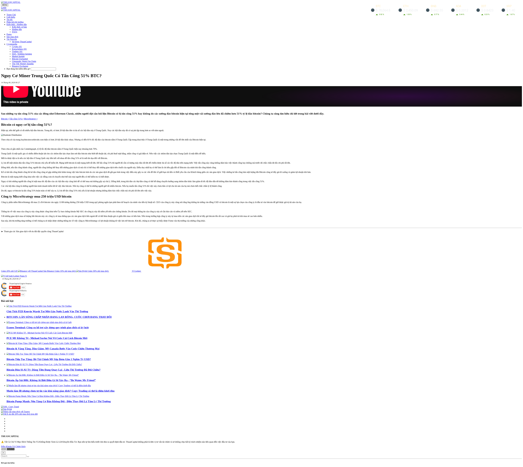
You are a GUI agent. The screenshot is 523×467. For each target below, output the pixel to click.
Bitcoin (5, 119)
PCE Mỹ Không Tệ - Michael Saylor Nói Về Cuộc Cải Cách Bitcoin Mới (47, 338)
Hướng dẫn (17, 29)
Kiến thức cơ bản (19, 27)
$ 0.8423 (487, 10)
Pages (9, 34)
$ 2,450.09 (410, 10)
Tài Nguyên (12, 39)
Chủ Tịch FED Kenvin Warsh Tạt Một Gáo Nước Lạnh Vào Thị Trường (47, 311)
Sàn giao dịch (12, 37)
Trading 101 (17, 51)
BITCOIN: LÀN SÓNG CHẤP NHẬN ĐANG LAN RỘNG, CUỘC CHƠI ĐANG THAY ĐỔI (59, 317)
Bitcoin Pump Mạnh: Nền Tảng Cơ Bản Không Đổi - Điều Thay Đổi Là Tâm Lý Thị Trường (59, 401)
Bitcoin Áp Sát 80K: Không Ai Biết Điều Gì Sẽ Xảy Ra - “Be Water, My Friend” (51, 380)
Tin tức (10, 19)
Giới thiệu (11, 17)
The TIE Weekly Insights (23, 64)
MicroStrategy (30, 119)
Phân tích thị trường (15, 22)
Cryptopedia (12, 44)
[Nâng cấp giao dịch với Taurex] (15, 411)
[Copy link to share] (2, 85)
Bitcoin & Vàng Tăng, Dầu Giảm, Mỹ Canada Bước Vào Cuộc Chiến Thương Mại (53, 348)
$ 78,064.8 (383, 10)
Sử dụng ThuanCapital (22, 41)
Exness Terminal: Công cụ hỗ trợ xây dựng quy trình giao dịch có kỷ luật (48, 327)
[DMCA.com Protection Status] (8, 450)
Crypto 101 (17, 46)
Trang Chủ (11, 14)
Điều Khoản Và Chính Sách (13, 446)
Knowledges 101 (19, 49)
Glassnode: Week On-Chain (24, 61)
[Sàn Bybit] (6, 409)
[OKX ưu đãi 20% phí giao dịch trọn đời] (19, 414)
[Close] (3, 453)
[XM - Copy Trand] (10, 407)
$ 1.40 (510, 10)
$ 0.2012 (462, 10)
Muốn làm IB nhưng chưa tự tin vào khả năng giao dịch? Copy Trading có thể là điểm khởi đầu (61, 390)
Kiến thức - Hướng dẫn (17, 24)
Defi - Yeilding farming (22, 54)
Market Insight (18, 56)
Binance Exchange (20, 66)
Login (3, 7)
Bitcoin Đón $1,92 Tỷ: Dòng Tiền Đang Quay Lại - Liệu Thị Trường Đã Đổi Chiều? (54, 369)
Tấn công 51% (16, 119)
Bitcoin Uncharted (20, 59)
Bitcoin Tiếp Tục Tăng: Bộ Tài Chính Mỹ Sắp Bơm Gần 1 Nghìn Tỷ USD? (49, 359)
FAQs (14, 32)
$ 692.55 (437, 10)
